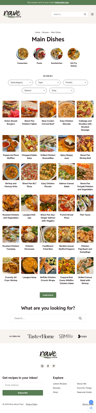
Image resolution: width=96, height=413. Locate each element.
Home (37, 32)
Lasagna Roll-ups (29, 216)
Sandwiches (56, 63)
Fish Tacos (85, 214)
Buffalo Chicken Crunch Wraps (48, 279)
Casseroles (22, 63)
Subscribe (23, 393)
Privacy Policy (31, 404)
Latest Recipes (60, 383)
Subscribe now (62, 2)
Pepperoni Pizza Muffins (11, 156)
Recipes (45, 32)
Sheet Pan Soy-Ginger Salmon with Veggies (48, 217)
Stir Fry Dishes (73, 64)
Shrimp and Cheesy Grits (10, 185)
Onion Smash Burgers (10, 122)
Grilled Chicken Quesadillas (47, 156)
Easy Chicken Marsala (66, 122)
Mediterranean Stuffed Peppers (67, 247)
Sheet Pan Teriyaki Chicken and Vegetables (85, 186)
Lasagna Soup (29, 277)
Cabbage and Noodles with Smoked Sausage (85, 125)
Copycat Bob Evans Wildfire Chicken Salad (67, 280)
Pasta (39, 63)
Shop (55, 392)
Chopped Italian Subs (29, 156)
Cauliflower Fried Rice (48, 247)
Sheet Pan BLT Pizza (29, 185)
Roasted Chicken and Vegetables (10, 216)
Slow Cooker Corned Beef (48, 122)
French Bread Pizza (66, 216)
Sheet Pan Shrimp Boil (85, 156)
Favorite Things (84, 388)
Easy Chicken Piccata (47, 185)
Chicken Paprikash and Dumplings (85, 249)
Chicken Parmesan (29, 247)
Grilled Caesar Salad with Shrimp (85, 280)
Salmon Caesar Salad (66, 185)
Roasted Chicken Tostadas (10, 247)
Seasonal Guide (84, 392)
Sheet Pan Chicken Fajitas (29, 122)
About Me (81, 383)
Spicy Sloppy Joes (66, 156)
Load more (48, 295)
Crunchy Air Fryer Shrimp (10, 279)
